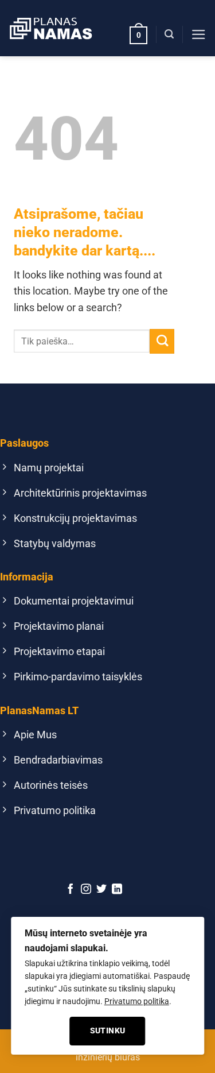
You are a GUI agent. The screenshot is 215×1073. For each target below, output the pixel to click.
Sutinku (108, 1030)
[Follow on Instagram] (86, 890)
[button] (138, 34)
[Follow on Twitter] (101, 890)
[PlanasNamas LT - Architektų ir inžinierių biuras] (51, 28)
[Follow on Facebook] (70, 890)
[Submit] (162, 341)
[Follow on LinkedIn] (117, 890)
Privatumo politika (136, 1001)
